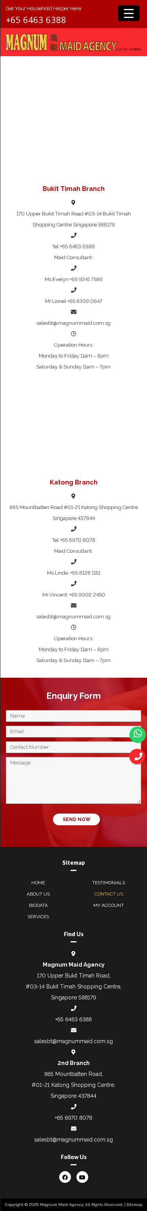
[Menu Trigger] (129, 13)
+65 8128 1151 (85, 573)
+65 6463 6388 (36, 19)
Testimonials (108, 882)
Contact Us (108, 894)
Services (38, 916)
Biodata (38, 905)
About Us (38, 894)
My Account (108, 905)
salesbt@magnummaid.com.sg (73, 323)
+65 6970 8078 (77, 540)
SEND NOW (77, 819)
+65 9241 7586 (86, 279)
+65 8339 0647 (84, 301)
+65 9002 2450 (87, 595)
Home (38, 882)
